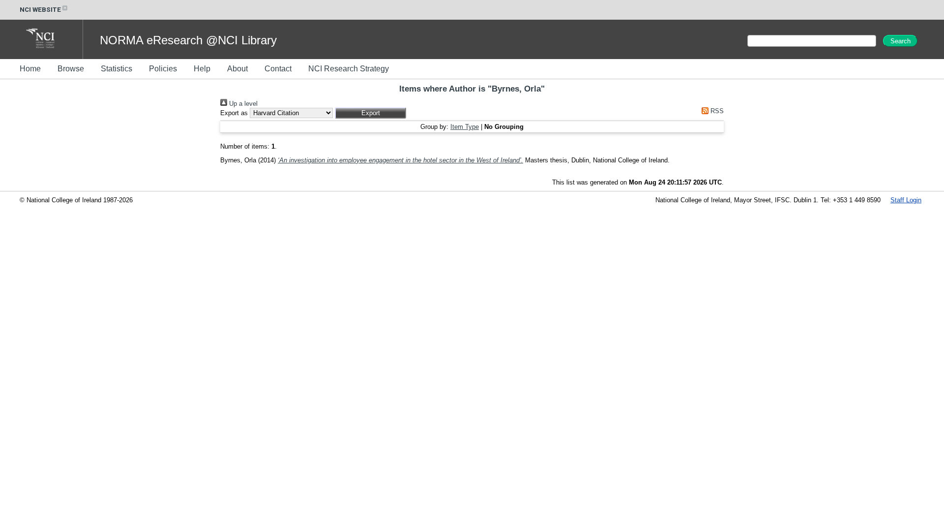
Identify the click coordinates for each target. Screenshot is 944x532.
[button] (370, 113)
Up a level (242, 103)
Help (202, 68)
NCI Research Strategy (348, 68)
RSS (716, 111)
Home (30, 68)
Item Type (464, 126)
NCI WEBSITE (40, 9)
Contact (278, 68)
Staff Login (905, 200)
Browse (71, 68)
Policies (163, 68)
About (237, 68)
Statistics (116, 68)
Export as (234, 113)
